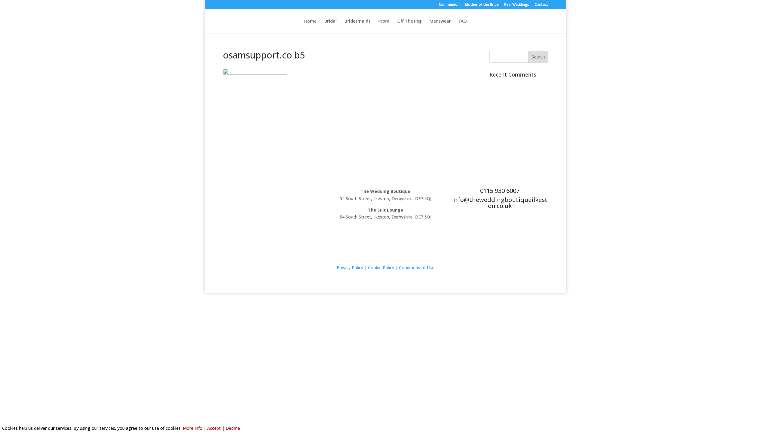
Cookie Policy (381, 267)
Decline (233, 428)
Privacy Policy (350, 267)
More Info (192, 428)
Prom (383, 21)
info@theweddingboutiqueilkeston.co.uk (500, 203)
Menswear (440, 21)
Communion (449, 5)
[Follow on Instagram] (277, 192)
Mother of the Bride (482, 5)
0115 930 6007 (500, 191)
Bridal (330, 21)
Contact (541, 5)
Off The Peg (409, 21)
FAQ (463, 21)
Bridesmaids (357, 21)
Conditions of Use (416, 267)
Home (310, 21)
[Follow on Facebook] (265, 192)
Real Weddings (516, 5)
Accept (214, 428)
